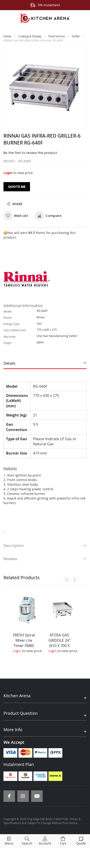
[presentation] (66, 579)
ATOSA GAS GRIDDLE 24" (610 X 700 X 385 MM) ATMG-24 (59, 645)
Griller (76, 36)
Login (7, 173)
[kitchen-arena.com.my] (45, 18)
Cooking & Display (30, 36)
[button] (17, 215)
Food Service (56, 36)
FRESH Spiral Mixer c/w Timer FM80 (24, 640)
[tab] (45, 363)
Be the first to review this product (30, 153)
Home (7, 36)
